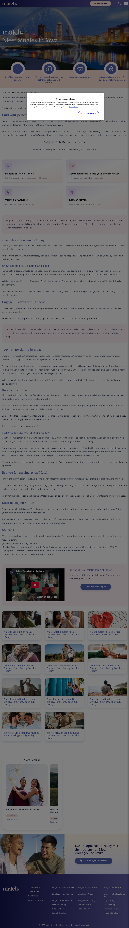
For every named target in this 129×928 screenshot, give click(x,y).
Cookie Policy (73, 107)
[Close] (100, 96)
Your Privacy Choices (88, 113)
